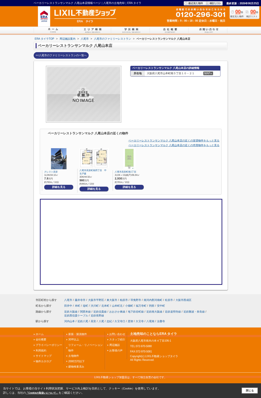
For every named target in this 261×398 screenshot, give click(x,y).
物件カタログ (44, 361)
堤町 (85, 305)
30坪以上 (73, 339)
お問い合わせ (117, 334)
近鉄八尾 (82, 321)
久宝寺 (140, 321)
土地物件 (73, 355)
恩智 (130, 321)
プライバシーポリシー (49, 344)
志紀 (109, 321)
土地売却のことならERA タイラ (153, 333)
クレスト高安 (51, 171)
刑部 (151, 305)
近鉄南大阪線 (154, 311)
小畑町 (129, 305)
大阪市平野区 (96, 300)
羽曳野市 (135, 300)
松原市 (169, 300)
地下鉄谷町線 (136, 311)
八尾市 (68, 300)
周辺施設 (114, 344)
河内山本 (69, 321)
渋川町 (95, 305)
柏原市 (124, 300)
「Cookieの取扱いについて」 (42, 392)
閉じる (250, 390)
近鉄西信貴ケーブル (76, 315)
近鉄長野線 (97, 315)
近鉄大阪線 (70, 311)
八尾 (101, 321)
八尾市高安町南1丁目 (125, 171)
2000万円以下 (76, 361)
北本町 (105, 305)
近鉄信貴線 (100, 311)
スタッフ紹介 (117, 339)
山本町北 (117, 305)
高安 (93, 321)
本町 (77, 305)
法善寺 (161, 321)
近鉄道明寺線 (173, 311)
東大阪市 (112, 300)
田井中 (68, 305)
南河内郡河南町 (153, 300)
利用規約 (41, 350)
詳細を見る (58, 186)
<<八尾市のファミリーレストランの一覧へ (61, 55)
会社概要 (41, 339)
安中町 (161, 305)
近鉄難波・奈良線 (194, 311)
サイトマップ (44, 355)
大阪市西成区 (183, 300)
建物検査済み (76, 366)
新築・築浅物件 (77, 334)
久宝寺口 (120, 321)
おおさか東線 (117, 311)
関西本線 (85, 311)
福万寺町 (141, 305)
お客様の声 (116, 350)
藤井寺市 (80, 300)
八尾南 (150, 321)
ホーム (40, 334)
